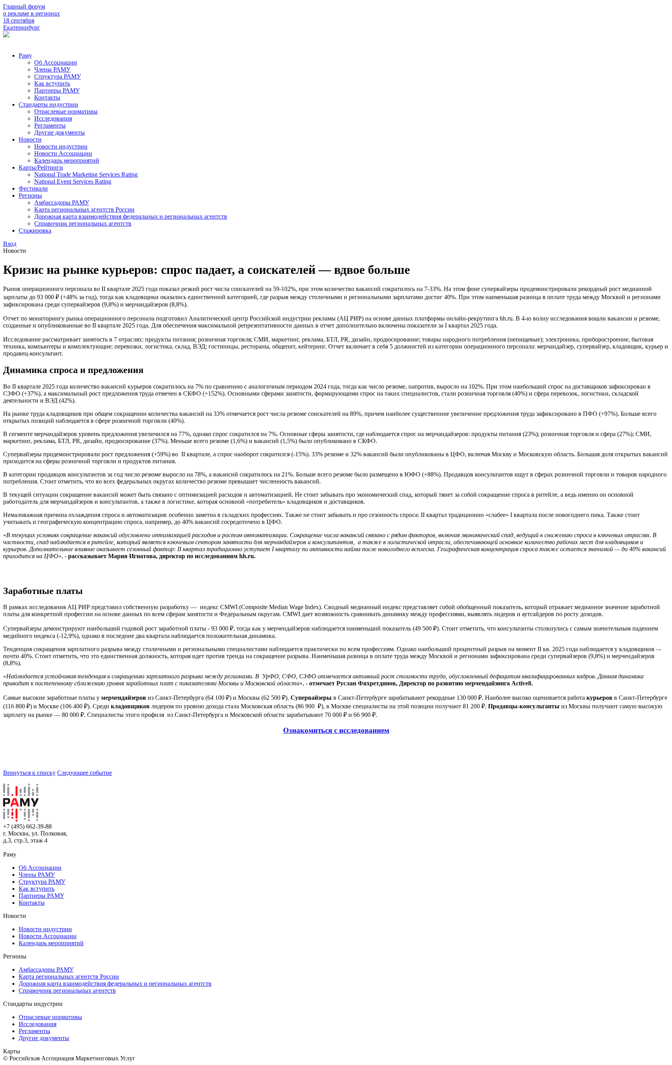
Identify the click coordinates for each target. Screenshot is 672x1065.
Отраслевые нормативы (66, 111)
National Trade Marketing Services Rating (86, 174)
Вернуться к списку (29, 772)
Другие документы (59, 132)
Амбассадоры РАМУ (61, 202)
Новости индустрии (61, 146)
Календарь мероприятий (66, 160)
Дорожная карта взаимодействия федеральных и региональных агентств (130, 216)
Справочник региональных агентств (82, 223)
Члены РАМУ (52, 69)
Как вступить (52, 83)
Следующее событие (84, 772)
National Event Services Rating (72, 181)
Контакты (47, 97)
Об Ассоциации (55, 62)
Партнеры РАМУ (57, 90)
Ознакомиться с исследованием (336, 730)
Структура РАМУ (57, 76)
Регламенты (50, 125)
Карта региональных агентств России (84, 209)
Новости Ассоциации (63, 153)
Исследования (53, 118)
